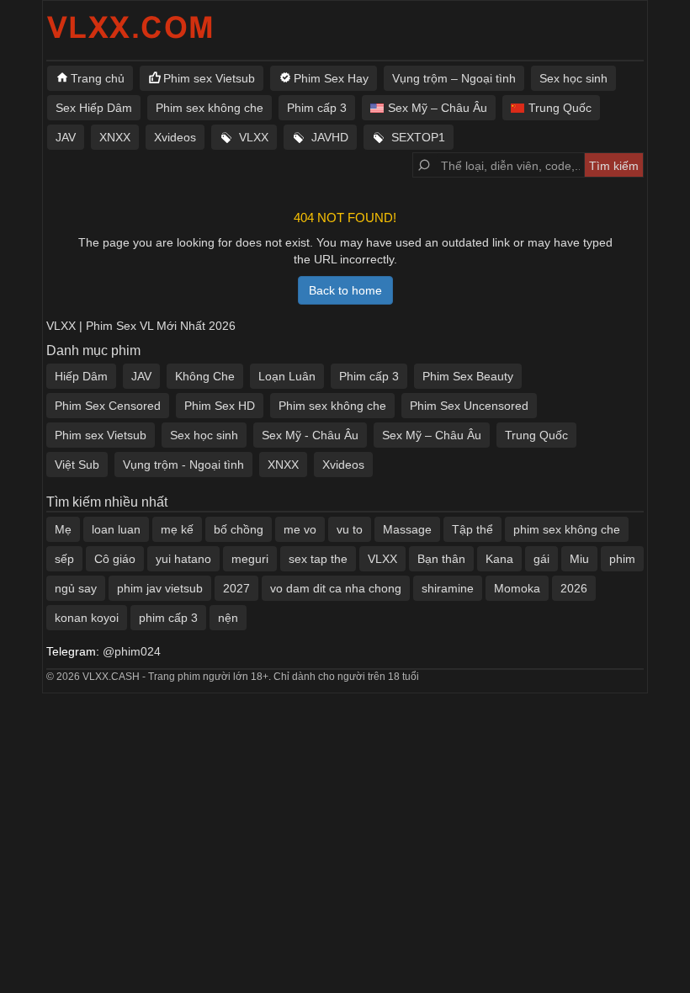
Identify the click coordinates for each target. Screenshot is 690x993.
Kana (499, 559)
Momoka (517, 588)
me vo (300, 529)
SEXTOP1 (418, 137)
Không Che (205, 376)
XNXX (114, 137)
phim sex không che (566, 529)
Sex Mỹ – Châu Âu (437, 107)
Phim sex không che (209, 107)
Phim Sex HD (219, 405)
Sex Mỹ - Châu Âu (310, 435)
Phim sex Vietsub (209, 78)
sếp (64, 559)
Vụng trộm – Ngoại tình (454, 78)
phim (622, 559)
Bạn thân (441, 559)
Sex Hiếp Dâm (94, 107)
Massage (407, 529)
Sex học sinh (573, 78)
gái (541, 559)
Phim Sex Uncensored (469, 405)
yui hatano (183, 559)
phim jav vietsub (160, 588)
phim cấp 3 (168, 617)
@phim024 (132, 651)
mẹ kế (177, 529)
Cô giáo (114, 559)
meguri (249, 559)
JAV (66, 137)
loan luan (116, 529)
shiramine (448, 588)
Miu (579, 559)
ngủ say (76, 588)
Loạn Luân (287, 376)
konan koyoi (87, 617)
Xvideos (175, 137)
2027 (236, 588)
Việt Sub (77, 464)
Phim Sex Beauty (467, 376)
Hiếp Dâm (81, 376)
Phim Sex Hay (331, 78)
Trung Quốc (560, 107)
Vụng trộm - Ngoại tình (183, 464)
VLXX (253, 137)
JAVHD (329, 137)
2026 (573, 588)
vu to (350, 529)
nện (228, 617)
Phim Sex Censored (108, 405)
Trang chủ (98, 78)
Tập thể (472, 529)
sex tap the (318, 559)
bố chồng (238, 529)
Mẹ (63, 529)
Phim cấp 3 (317, 107)
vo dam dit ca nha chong (335, 588)
